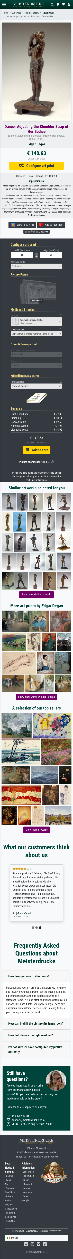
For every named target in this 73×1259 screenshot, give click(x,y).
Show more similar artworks (36, 594)
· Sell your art (28, 1176)
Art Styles (16, 12)
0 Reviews (43, 231)
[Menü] (4, 4)
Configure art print (39, 165)
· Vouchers (27, 1192)
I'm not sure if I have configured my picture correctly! (35, 1049)
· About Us (10, 1221)
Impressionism (32, 12)
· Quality (25, 1180)
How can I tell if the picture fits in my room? (36, 1023)
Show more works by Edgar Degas (36, 696)
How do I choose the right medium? (30, 1035)
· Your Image (28, 1171)
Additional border (18, 262)
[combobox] (36, 266)
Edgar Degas (48, 12)
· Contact (9, 1176)
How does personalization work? (29, 976)
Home (5, 12)
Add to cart (38, 450)
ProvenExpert (24, 913)
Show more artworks (36, 829)
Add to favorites (52, 224)
